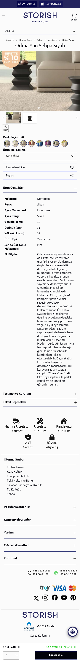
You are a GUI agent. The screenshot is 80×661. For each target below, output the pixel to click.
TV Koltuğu (14, 490)
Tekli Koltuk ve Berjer (20, 481)
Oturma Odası (25, 40)
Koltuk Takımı (15, 467)
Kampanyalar (53, 4)
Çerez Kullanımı (40, 636)
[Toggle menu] (5, 17)
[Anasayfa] (40, 17)
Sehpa (39, 40)
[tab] (39, 108)
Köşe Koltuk (14, 472)
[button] (13, 118)
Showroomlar (27, 4)
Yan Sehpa (52, 40)
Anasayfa (10, 40)
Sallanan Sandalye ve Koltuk (24, 485)
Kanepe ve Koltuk (18, 476)
